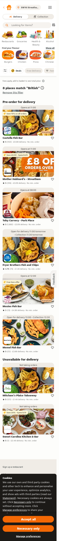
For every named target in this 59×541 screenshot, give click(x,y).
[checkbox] (8, 56)
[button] (7, 7)
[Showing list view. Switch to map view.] (54, 25)
